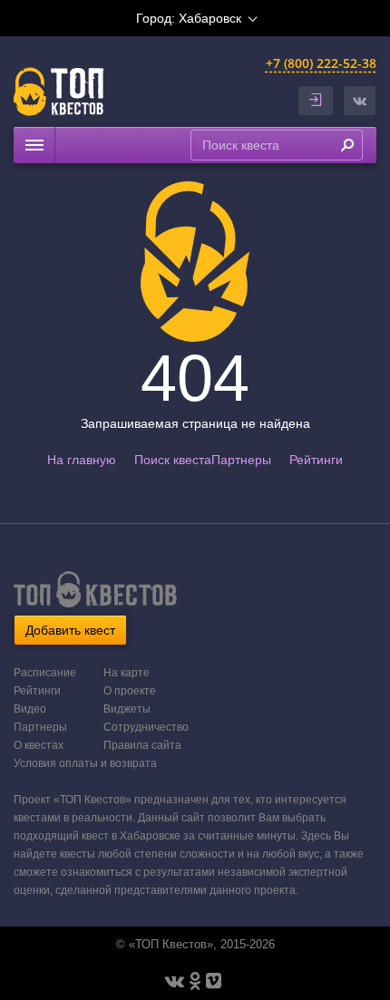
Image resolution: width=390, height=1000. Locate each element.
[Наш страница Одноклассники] (195, 981)
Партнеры (241, 459)
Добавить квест (70, 630)
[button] (359, 100)
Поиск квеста (172, 459)
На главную (81, 459)
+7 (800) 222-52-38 (321, 63)
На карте (126, 672)
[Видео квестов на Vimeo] (213, 981)
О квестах (38, 745)
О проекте (129, 690)
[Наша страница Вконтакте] (174, 981)
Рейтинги (316, 459)
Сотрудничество (146, 727)
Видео (30, 709)
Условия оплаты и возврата (85, 763)
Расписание (45, 672)
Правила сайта (142, 745)
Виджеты (127, 709)
